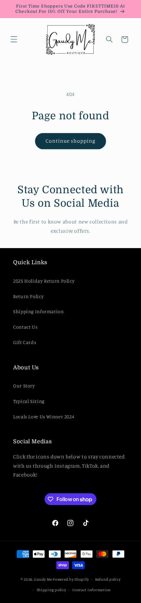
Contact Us (25, 327)
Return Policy (28, 296)
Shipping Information (38, 311)
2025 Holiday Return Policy (43, 281)
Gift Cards (24, 342)
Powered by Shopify (71, 579)
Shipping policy (51, 590)
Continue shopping (71, 141)
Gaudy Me (43, 579)
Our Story (24, 385)
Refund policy (108, 579)
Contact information (91, 590)
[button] (13, 39)
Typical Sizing (29, 401)
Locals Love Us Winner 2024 (43, 416)
